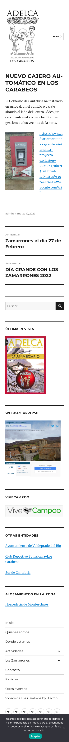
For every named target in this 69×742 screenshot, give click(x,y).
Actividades (14, 651)
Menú (57, 36)
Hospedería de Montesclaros (26, 604)
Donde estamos (17, 641)
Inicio (9, 623)
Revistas (11, 679)
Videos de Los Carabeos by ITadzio (31, 698)
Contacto (12, 670)
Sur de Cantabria (17, 573)
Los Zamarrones (17, 660)
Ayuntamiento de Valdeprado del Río (33, 546)
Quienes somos (17, 632)
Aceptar (35, 736)
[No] (64, 728)
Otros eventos (16, 689)
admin (9, 213)
